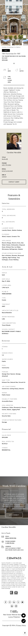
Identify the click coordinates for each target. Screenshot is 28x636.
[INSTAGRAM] (9, 602)
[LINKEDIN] (14, 602)
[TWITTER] (18, 602)
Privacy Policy (21, 625)
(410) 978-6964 (6, 165)
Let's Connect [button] (14, 515)
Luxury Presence (14, 617)
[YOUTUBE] (22, 602)
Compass (16, 564)
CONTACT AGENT (14, 182)
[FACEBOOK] (5, 602)
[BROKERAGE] (16, 606)
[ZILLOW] (11, 606)
